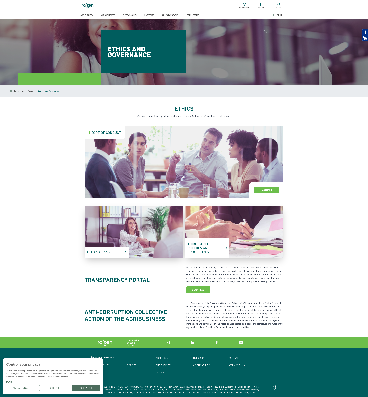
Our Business (164, 365)
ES (277, 15)
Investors (149, 15)
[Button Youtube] (241, 342)
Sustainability (130, 15)
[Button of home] (87, 5)
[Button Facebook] (217, 342)
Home (16, 91)
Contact (233, 358)
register (131, 364)
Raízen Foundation (170, 15)
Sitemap (160, 372)
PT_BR (279, 15)
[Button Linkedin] (192, 342)
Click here (198, 289)
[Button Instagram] (168, 342)
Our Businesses (108, 15)
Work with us (237, 365)
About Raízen (86, 15)
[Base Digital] (275, 387)
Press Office (193, 15)
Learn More (266, 189)
